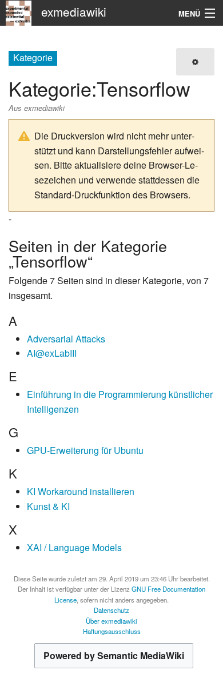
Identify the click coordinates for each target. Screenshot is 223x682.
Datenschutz (111, 610)
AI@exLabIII (52, 353)
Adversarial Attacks (66, 338)
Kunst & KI (48, 506)
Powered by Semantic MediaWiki (113, 655)
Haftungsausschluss (112, 631)
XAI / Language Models (74, 547)
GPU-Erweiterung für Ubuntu (85, 450)
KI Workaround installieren (80, 491)
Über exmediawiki (111, 620)
